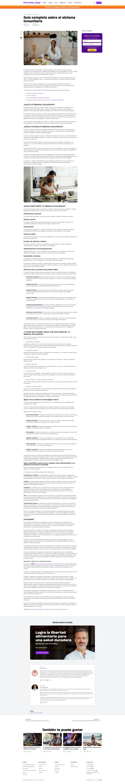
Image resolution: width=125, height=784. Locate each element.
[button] (94, 3)
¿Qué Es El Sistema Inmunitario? (35, 93)
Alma (56, 2)
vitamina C (39, 478)
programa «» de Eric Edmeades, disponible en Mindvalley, (42, 564)
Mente (44, 2)
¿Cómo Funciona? (31, 95)
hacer (43, 337)
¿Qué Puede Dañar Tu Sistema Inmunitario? (38, 97)
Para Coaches (77, 2)
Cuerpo (50, 2)
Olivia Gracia (26, 25)
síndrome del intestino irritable (42, 306)
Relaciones (62, 2)
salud (50, 489)
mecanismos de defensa (30, 527)
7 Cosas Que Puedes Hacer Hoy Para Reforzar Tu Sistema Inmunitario (45, 100)
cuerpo (30, 319)
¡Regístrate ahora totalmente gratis (33, 609)
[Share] (21, 34)
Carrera (70, 2)
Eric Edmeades (35, 25)
